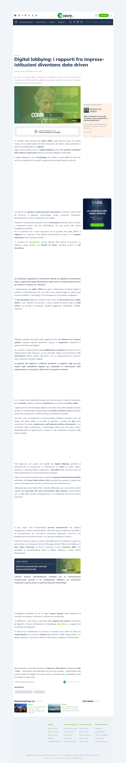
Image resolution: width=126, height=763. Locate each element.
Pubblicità (51, 738)
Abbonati (103, 15)
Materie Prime (83, 738)
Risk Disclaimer (100, 732)
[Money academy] (74, 22)
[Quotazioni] (71, 22)
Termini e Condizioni (101, 735)
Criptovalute (67, 738)
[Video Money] (81, 22)
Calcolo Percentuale (70, 741)
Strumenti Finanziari (70, 724)
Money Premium (53, 732)
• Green (101, 22)
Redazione (98, 728)
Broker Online (68, 735)
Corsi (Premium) (69, 732)
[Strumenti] (78, 22)
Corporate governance (24, 692)
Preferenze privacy (101, 741)
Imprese (16, 55)
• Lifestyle (108, 22)
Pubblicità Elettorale (54, 741)
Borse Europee (84, 732)
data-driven (62, 624)
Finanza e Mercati (85, 724)
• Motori (88, 22)
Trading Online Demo (70, 728)
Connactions (40, 692)
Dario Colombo (20, 71)
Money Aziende (53, 735)
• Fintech (95, 22)
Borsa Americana (84, 735)
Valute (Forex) (83, 741)
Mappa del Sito (52, 728)
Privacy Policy (99, 738)
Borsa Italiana (83, 728)
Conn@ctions (34, 242)
